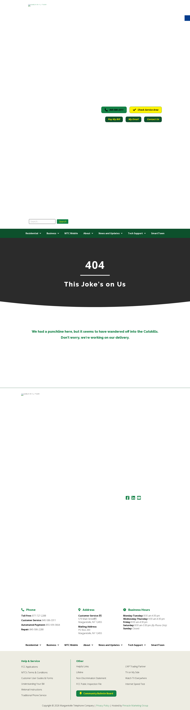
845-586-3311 (49, 620)
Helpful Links (82, 666)
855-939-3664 (53, 624)
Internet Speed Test (135, 684)
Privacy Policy (102, 705)
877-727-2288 (39, 615)
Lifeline (79, 672)
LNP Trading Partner (135, 666)
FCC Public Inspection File (89, 684)
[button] (62, 221)
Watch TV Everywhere (136, 678)
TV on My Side (132, 672)
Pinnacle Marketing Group (135, 705)
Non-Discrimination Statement (91, 678)
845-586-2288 (37, 629)
